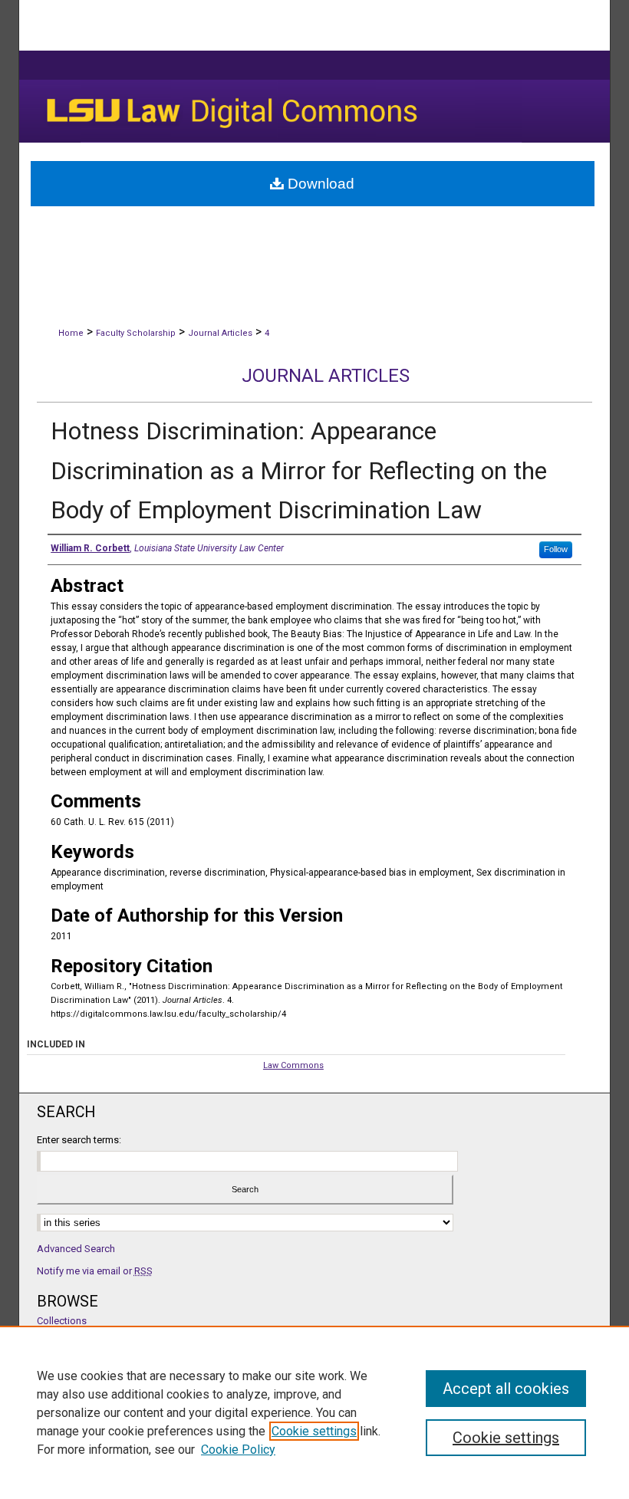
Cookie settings (314, 1431)
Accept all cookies (506, 1388)
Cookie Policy (238, 1449)
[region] (314, 1412)
